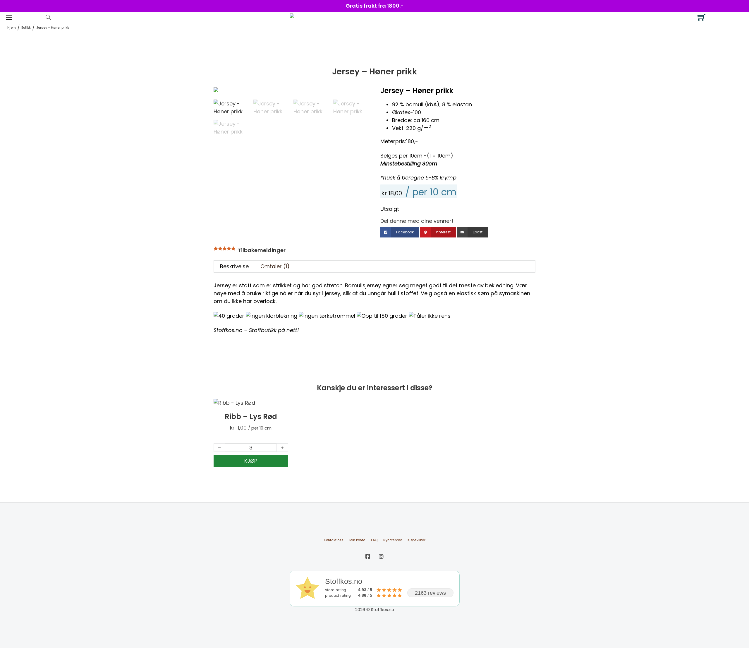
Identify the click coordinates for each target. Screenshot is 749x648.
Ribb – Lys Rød (251, 416)
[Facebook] (367, 556)
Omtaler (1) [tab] (275, 266)
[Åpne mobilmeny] (9, 17)
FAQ (374, 540)
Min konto (357, 540)
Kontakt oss (333, 540)
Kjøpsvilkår (416, 540)
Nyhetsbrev (392, 540)
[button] (360, 94)
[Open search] (48, 17)
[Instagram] (381, 556)
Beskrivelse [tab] (234, 266)
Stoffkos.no (228, 330)
